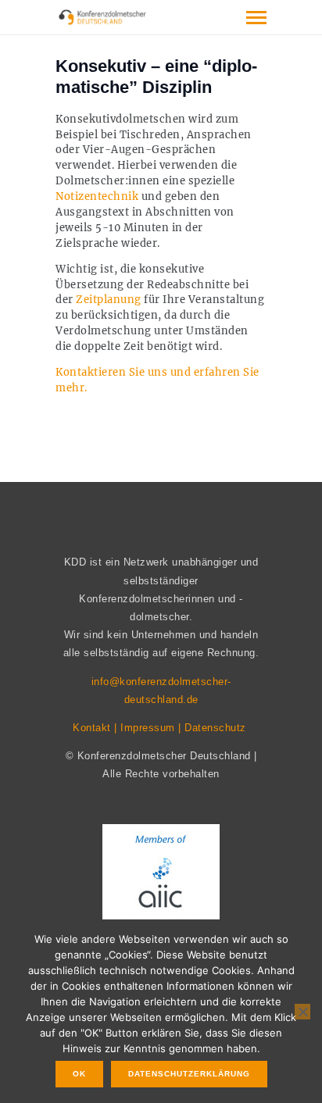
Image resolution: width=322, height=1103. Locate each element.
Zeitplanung (108, 299)
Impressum (147, 728)
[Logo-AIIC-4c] (161, 880)
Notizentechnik (96, 196)
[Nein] (302, 1011)
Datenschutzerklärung (189, 1073)
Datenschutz (215, 728)
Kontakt (92, 728)
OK (79, 1073)
